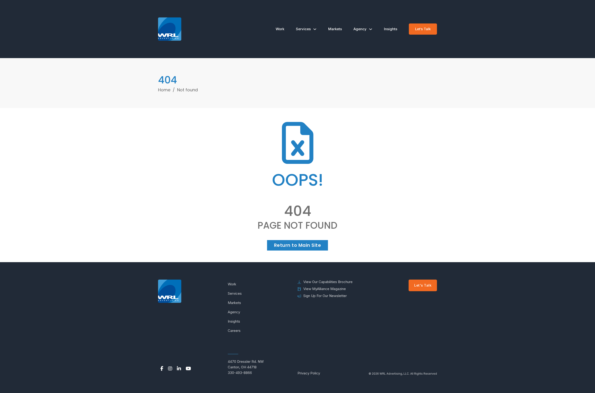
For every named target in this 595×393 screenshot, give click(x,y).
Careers (234, 330)
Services (303, 29)
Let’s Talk (423, 29)
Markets (335, 29)
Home (164, 90)
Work (280, 29)
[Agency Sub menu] (370, 29)
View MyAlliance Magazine (324, 289)
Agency (360, 29)
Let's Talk (422, 285)
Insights (390, 29)
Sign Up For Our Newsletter (325, 296)
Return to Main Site (297, 245)
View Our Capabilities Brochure (328, 282)
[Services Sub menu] (315, 29)
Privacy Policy (309, 373)
